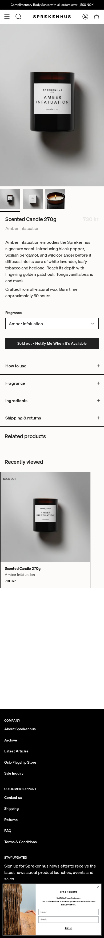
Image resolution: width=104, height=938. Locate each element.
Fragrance (13, 313)
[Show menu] (7, 16)
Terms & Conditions (20, 842)
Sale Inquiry (13, 773)
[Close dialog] (98, 887)
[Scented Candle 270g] (45, 517)
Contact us (13, 797)
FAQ (7, 831)
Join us (69, 928)
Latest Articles (16, 751)
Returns (11, 820)
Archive (10, 740)
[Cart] (96, 16)
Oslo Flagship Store (20, 762)
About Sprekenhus (20, 729)
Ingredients (16, 400)
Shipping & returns (23, 417)
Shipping (11, 808)
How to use (15, 365)
